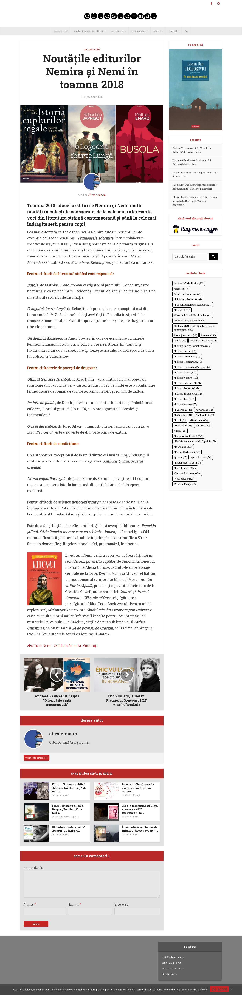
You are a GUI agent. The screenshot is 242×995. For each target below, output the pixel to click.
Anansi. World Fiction (189, 283)
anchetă (182, 288)
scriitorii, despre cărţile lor (88, 30)
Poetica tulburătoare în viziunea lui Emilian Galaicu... (138, 788)
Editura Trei (184, 399)
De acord (219, 989)
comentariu (33, 867)
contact (172, 30)
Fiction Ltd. (205, 415)
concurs (209, 335)
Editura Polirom (187, 388)
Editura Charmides (187, 356)
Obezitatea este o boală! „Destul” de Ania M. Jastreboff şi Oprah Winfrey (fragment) (195, 200)
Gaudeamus (200, 420)
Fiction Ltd (183, 415)
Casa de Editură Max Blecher (193, 315)
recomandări (138, 30)
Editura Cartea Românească (192, 345)
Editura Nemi (40, 645)
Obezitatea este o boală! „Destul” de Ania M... (68, 828)
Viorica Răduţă (132, 795)
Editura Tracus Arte (188, 393)
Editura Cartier (185, 351)
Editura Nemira (68, 645)
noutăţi (91, 645)
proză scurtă (201, 457)
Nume (30, 904)
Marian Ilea (183, 446)
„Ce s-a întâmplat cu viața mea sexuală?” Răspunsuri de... (140, 809)
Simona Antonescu (188, 473)
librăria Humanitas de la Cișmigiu (195, 441)
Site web (121, 904)
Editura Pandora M (188, 383)
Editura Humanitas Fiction (192, 367)
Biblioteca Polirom (188, 299)
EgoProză (205, 409)
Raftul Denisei (185, 468)
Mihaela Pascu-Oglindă (67, 816)
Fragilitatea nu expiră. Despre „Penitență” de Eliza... (68, 809)
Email (75, 904)
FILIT (180, 420)
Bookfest (182, 310)
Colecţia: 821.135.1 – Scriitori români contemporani (194, 327)
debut (180, 340)
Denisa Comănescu (204, 340)
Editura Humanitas (188, 361)
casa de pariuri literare (190, 320)
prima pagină (61, 30)
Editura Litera (185, 372)
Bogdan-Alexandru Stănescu (193, 304)
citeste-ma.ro (97, 195)
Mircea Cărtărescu (187, 452)
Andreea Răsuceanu (188, 294)
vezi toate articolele (36, 757)
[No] (231, 989)
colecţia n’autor (186, 335)
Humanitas (183, 425)
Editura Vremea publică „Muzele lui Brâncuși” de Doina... (69, 788)
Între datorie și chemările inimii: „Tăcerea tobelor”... (140, 828)
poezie (157, 30)
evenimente (117, 30)
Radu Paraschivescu (188, 462)
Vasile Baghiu (185, 478)
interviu (203, 425)
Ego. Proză (183, 409)
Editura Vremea (186, 404)
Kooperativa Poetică (189, 436)
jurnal (180, 430)
